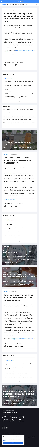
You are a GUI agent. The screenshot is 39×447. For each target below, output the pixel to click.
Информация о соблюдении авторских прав (9, 412)
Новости (6, 10)
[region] (13, 440)
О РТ (10, 416)
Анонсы (4, 4)
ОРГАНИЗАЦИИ (12, 421)
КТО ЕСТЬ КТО (12, 419)
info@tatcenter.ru (5, 426)
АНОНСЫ (20, 420)
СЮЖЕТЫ (3, 420)
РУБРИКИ (3, 421)
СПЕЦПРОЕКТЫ (21, 417)
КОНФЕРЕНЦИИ (21, 421)
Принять (13, 442)
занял (9, 173)
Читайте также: (9, 78)
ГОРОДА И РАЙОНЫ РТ (13, 417)
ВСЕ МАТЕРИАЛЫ (5, 419)
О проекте (4, 416)
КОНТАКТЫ (4, 417)
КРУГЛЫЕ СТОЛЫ (21, 416)
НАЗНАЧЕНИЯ (12, 420)
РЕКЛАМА (20, 419)
